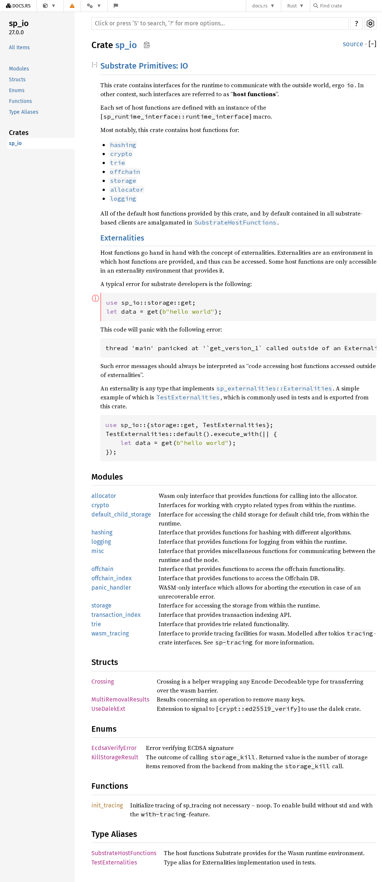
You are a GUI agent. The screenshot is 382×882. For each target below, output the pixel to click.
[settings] (370, 23)
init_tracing (107, 805)
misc (97, 551)
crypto (100, 505)
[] (372, 44)
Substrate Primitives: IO (144, 66)
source (353, 44)
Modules (19, 69)
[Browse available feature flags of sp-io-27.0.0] (116, 6)
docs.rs (259, 6)
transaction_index (116, 614)
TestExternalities (114, 862)
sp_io (19, 23)
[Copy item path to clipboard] (147, 45)
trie (96, 624)
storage (101, 605)
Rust (292, 6)
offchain (102, 568)
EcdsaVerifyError (114, 747)
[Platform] (94, 6)
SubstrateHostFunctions (123, 853)
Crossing (102, 681)
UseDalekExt (108, 708)
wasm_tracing (110, 633)
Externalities (122, 237)
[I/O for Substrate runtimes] (49, 6)
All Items (19, 47)
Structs (17, 79)
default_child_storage (121, 514)
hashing (101, 532)
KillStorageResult (114, 757)
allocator (103, 495)
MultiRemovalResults (120, 699)
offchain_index (111, 578)
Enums (17, 90)
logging (101, 541)
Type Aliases (23, 112)
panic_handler (111, 587)
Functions (20, 101)
